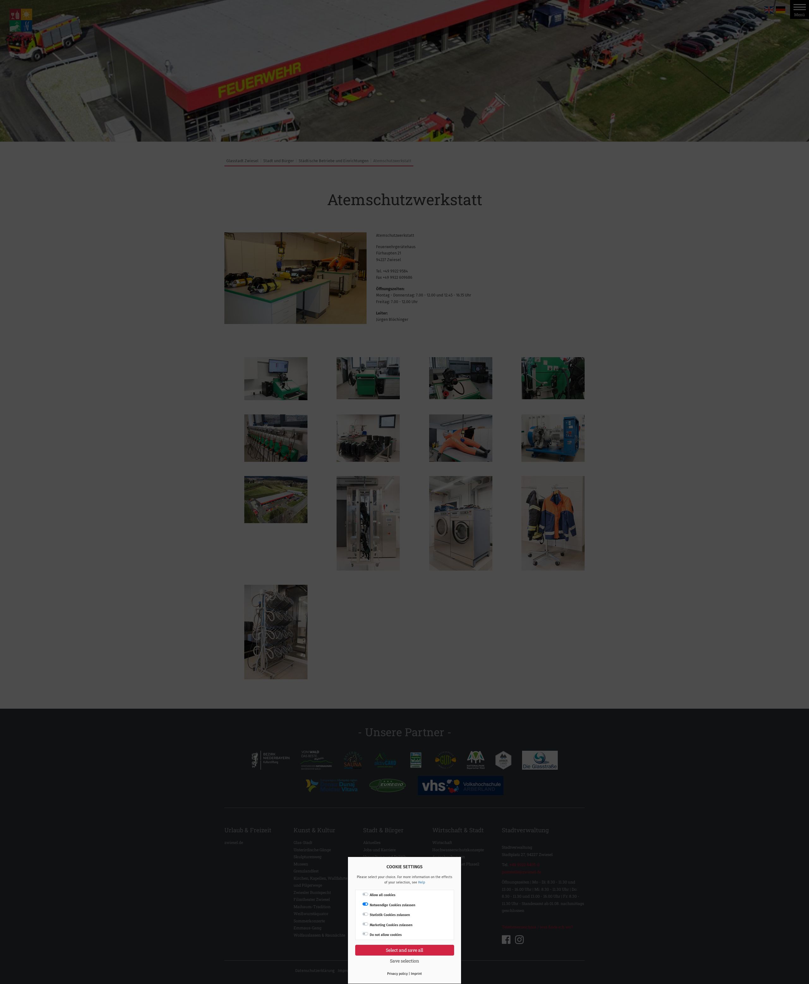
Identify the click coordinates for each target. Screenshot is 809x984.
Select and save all (404, 950)
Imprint (416, 974)
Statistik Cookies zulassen (390, 915)
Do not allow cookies (386, 935)
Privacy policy (397, 974)
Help (421, 882)
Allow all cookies (382, 895)
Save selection (404, 961)
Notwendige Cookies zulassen (392, 905)
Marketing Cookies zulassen (391, 925)
